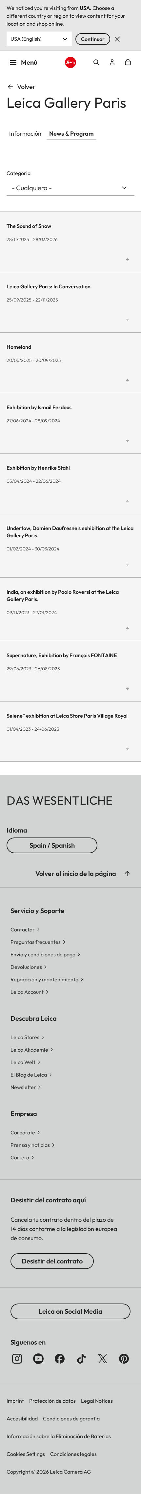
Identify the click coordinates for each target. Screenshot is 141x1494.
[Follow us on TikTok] (81, 1358)
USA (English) (26, 38)
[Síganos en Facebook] (59, 1358)
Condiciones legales (73, 1454)
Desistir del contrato (52, 1261)
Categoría (18, 173)
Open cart (127, 62)
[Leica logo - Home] (70, 62)
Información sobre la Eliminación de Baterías (59, 1436)
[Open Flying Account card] (112, 62)
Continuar (93, 39)
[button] (127, 873)
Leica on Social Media (70, 1311)
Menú (29, 62)
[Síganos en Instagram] (17, 1358)
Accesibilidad (22, 1418)
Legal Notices (97, 1400)
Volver (26, 86)
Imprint (15, 1400)
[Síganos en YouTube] (38, 1358)
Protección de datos (52, 1400)
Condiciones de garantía (71, 1418)
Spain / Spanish (52, 845)
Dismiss (117, 39)
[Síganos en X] (102, 1358)
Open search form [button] (96, 62)
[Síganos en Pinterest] (124, 1358)
